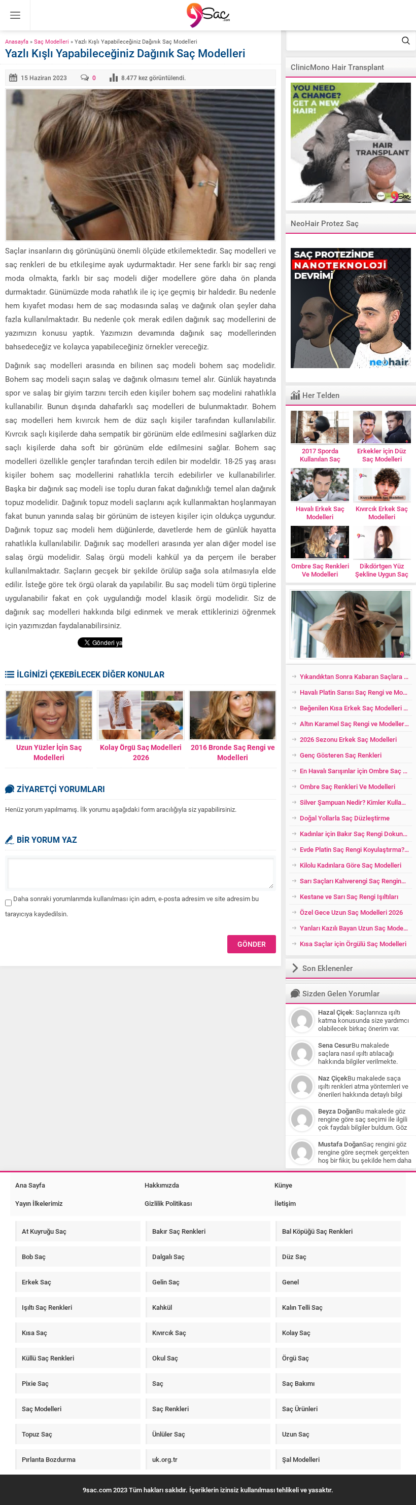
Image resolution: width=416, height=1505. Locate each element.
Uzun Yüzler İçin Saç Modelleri (49, 752)
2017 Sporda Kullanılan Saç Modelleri (320, 459)
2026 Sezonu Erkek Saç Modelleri (348, 739)
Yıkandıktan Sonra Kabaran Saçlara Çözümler (356, 676)
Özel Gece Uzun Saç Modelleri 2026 (351, 912)
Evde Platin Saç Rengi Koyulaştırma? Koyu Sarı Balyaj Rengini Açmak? (356, 849)
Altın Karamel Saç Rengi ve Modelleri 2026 (356, 723)
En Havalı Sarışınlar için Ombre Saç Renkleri (356, 770)
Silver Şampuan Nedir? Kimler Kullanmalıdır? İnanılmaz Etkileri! (356, 802)
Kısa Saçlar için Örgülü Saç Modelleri (353, 943)
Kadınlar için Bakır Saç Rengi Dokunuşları (356, 833)
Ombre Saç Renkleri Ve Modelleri (320, 570)
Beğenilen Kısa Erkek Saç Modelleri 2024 (356, 707)
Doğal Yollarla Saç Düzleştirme (345, 817)
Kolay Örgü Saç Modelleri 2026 (141, 752)
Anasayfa (16, 41)
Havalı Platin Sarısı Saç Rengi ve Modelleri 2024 (356, 692)
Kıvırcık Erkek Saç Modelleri (382, 513)
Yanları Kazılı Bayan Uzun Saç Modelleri (356, 928)
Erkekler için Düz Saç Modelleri (381, 455)
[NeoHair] (351, 308)
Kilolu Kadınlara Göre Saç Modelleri (350, 865)
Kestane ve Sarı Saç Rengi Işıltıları (349, 896)
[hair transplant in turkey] (351, 143)
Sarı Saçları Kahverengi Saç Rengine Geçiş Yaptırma (356, 880)
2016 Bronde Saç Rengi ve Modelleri (233, 752)
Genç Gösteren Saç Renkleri (341, 755)
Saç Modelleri (51, 41)
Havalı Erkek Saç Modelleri (320, 513)
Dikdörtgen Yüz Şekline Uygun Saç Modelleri (381, 574)
